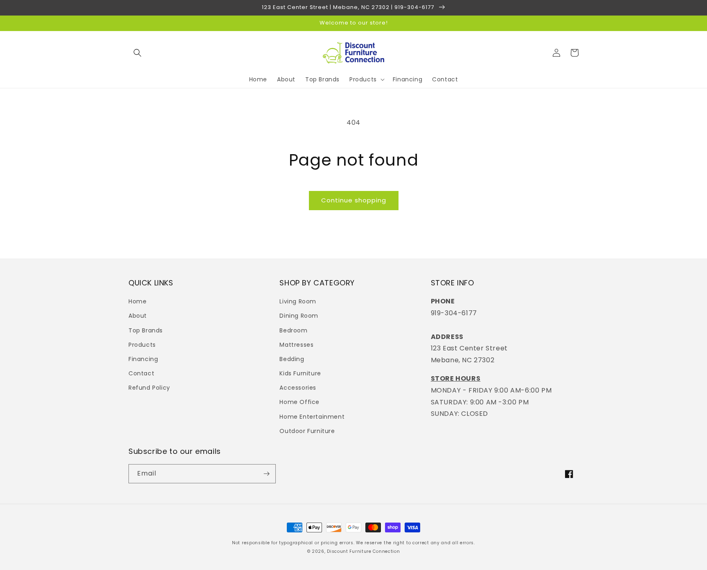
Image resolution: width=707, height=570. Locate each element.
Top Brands (145, 330)
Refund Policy (149, 388)
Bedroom (293, 330)
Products (142, 345)
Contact (141, 373)
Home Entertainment (311, 417)
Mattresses (296, 345)
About (137, 316)
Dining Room (298, 316)
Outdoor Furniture (307, 431)
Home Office (299, 402)
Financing (143, 359)
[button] (137, 53)
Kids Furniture (300, 373)
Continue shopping (353, 200)
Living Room (297, 301)
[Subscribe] (266, 473)
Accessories (297, 388)
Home (137, 301)
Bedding (291, 359)
